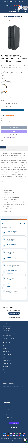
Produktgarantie (6, 360)
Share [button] (3, 140)
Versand (9, 440)
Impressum (5, 357)
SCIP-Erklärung (6, 366)
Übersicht (3, 147)
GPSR (9, 149)
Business (25, 7)
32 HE (16, 72)
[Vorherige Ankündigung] (2, 2)
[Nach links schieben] (11, 53)
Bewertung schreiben (14, 313)
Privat (20, 7)
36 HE (20, 72)
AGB (3, 345)
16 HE (3, 72)
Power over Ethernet (7, 406)
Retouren (5, 392)
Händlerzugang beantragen (8, 383)
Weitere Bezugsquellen (16, 149)
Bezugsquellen (6, 351)
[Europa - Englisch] (14, 5)
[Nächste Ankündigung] (25, 2)
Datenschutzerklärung (7, 354)
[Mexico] (18, 5)
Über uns (4, 369)
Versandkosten (6, 372)
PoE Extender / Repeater (8, 409)
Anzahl (2, 120)
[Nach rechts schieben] (16, 53)
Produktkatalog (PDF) (7, 363)
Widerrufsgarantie (6, 375)
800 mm (9, 81)
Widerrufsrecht (15, 438)
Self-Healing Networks (7, 414)
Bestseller (5, 348)
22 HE (7, 72)
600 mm (3, 81)
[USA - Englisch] (20, 5)
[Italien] (16, 5)
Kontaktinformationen (20, 440)
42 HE (3, 75)
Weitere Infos (18, 147)
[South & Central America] (21, 5)
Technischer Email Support (8, 395)
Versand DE (7, 117)
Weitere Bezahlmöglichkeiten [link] (14, 134)
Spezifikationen (10, 147)
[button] (2, 11)
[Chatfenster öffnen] (25, 440)
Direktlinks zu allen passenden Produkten (9, 295)
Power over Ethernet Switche (9, 411)
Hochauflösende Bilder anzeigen (8, 137)
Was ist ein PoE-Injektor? (8, 417)
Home (5, 16)
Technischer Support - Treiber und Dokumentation (13, 397)
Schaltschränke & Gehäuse (14, 16)
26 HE (12, 72)
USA (13, 338)
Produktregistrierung (7, 389)
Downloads (3, 149)
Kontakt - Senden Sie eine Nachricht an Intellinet (13, 386)
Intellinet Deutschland (7, 438)
